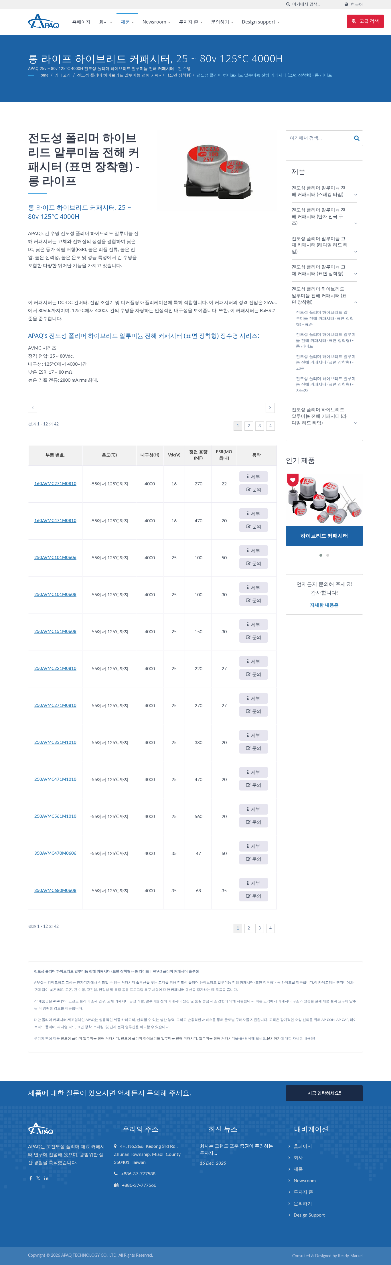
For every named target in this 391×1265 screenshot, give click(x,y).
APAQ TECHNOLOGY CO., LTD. (89, 1256)
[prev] (32, 408)
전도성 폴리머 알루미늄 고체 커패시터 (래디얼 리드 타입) (320, 245)
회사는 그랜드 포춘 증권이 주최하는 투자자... (236, 1149)
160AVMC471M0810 (55, 521)
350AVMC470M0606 (55, 853)
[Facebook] (30, 1178)
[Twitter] (38, 1178)
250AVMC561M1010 (55, 816)
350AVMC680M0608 (55, 891)
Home (42, 75)
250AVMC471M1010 (55, 779)
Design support (259, 22)
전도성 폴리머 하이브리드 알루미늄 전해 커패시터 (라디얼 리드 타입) (319, 416)
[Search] (357, 138)
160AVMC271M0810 (55, 484)
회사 (104, 22)
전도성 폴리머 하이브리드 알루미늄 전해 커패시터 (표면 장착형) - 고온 (326, 362)
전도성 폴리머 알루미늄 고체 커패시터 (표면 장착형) (318, 270)
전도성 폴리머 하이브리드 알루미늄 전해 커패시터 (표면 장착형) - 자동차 (326, 384)
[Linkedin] (46, 1178)
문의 (256, 489)
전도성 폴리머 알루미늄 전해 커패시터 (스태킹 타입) (318, 191)
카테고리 (63, 75)
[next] (270, 408)
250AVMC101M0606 (55, 558)
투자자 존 (189, 22)
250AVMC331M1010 (55, 742)
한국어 (357, 4)
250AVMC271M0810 (55, 705)
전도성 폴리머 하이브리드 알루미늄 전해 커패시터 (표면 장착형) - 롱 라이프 (264, 75)
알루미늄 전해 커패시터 (217, 1038)
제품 (126, 22)
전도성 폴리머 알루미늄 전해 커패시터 (90, 1038)
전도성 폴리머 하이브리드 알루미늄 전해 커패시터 (159, 1038)
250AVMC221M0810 (55, 668)
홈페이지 (81, 22)
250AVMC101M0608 (55, 595)
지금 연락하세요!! (324, 1093)
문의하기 (220, 22)
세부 (255, 476)
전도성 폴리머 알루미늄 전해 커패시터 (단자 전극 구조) (318, 216)
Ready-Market (350, 1256)
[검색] (288, 4)
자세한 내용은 (324, 605)
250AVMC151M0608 (55, 631)
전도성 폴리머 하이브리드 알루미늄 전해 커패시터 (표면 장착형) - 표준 (325, 318)
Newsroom (155, 22)
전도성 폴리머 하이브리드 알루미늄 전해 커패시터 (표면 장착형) (134, 75)
